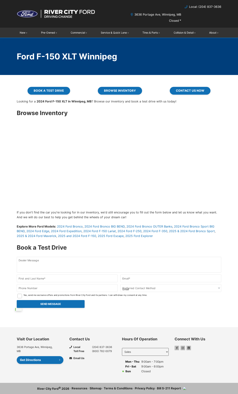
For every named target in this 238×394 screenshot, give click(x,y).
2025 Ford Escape (111, 236)
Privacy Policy (145, 388)
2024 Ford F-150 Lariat (99, 231)
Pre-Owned (48, 32)
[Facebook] (177, 348)
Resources (79, 388)
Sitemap (96, 388)
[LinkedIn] (188, 348)
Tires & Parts (150, 32)
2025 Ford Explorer (139, 236)
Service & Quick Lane (114, 32)
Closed (174, 20)
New (22, 32)
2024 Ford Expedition (66, 231)
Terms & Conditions (118, 388)
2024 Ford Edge (37, 231)
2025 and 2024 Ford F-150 (77, 236)
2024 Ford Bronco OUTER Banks (149, 226)
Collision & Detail (184, 32)
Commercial (78, 32)
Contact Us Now (190, 90)
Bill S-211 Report (169, 388)
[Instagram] (183, 348)
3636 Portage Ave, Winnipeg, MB (157, 14)
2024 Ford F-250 (129, 231)
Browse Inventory (120, 90)
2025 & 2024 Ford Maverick (36, 236)
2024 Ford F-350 (155, 231)
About (212, 32)
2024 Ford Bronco (70, 226)
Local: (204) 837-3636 (205, 7)
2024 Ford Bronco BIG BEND (104, 226)
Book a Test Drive (49, 90)
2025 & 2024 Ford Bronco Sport (192, 231)
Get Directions (30, 360)
